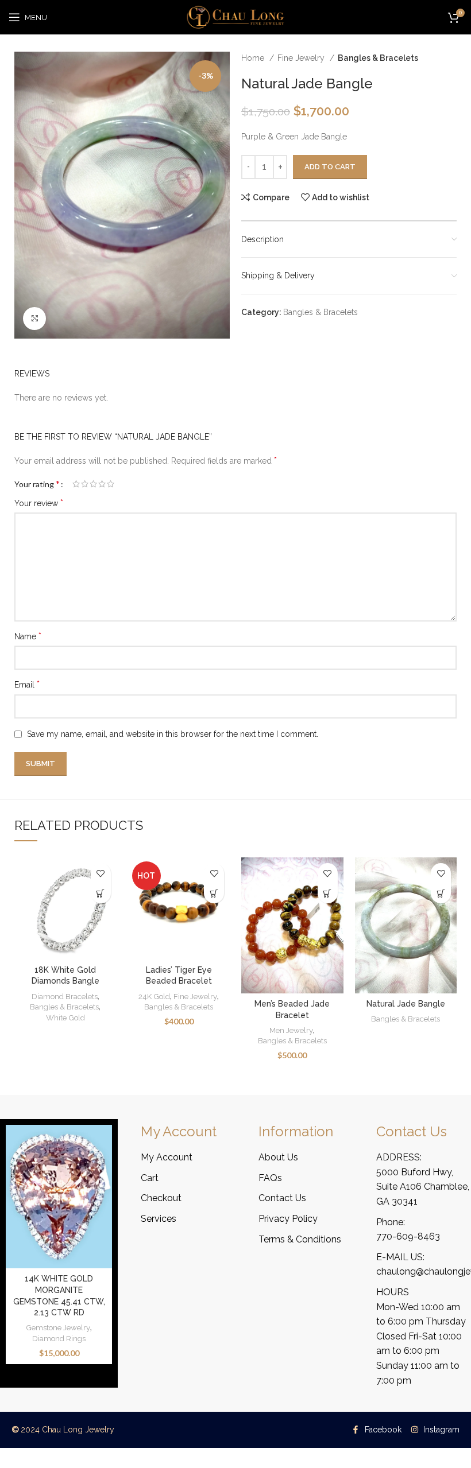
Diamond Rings (59, 1338)
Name (27, 636)
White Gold (65, 1017)
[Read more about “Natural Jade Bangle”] (441, 893)
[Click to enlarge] (34, 318)
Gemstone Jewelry (58, 1327)
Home (254, 58)
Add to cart (330, 166)
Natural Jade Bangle (405, 1003)
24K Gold (154, 996)
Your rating (37, 483)
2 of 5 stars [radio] (84, 484)
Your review (38, 503)
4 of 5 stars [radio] (102, 484)
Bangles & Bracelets (378, 58)
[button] (214, 893)
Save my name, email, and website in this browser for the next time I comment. (172, 734)
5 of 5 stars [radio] (110, 484)
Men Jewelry (291, 1030)
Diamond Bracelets (65, 996)
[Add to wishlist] (101, 873)
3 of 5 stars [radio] (93, 484)
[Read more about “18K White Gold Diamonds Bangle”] (101, 893)
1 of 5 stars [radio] (76, 484)
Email (27, 684)
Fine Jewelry (302, 58)
